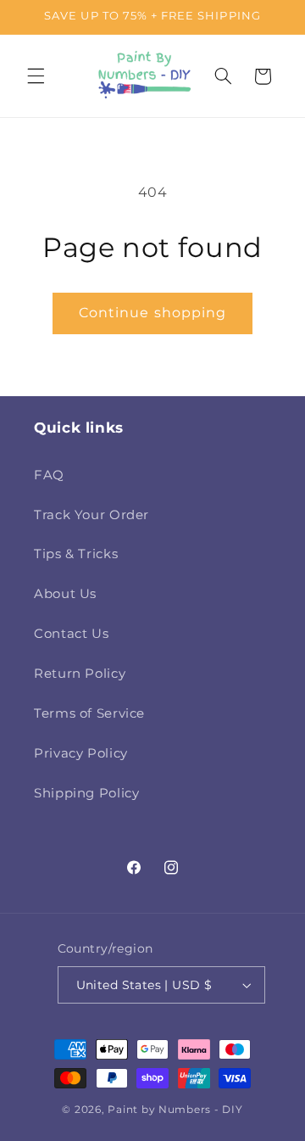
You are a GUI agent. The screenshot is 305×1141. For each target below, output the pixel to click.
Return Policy (79, 673)
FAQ (49, 475)
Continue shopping (152, 313)
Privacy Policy (81, 753)
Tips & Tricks (76, 554)
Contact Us (71, 633)
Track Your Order (91, 515)
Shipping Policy (86, 793)
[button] (35, 76)
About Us (65, 593)
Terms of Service (89, 713)
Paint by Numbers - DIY (175, 1110)
